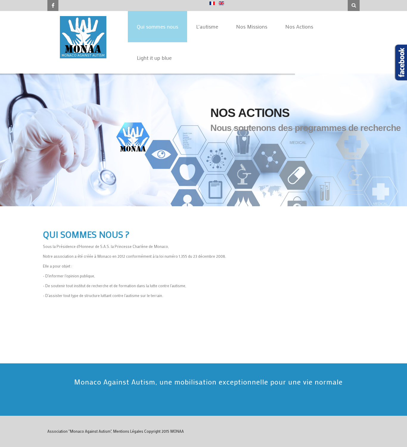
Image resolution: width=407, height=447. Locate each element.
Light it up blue (154, 57)
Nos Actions (299, 26)
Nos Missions (251, 26)
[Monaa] (83, 36)
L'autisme (207, 26)
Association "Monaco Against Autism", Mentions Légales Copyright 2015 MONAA (115, 431)
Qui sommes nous (157, 26)
